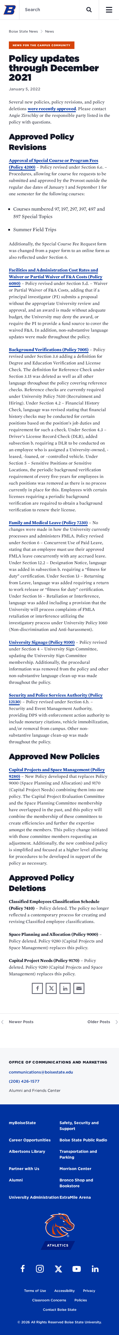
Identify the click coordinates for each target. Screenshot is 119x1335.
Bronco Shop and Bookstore (76, 1183)
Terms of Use (35, 1291)
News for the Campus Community (42, 45)
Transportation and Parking (78, 1154)
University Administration (34, 1197)
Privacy (89, 1291)
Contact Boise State (59, 1309)
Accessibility (64, 1291)
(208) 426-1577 (24, 1081)
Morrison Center (75, 1168)
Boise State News (23, 31)
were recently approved (52, 108)
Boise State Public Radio (83, 1140)
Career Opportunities (30, 1140)
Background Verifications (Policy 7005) (49, 349)
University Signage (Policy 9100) (42, 642)
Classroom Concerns (49, 1300)
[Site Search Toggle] (89, 9)
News (49, 31)
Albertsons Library (27, 1151)
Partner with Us (24, 1168)
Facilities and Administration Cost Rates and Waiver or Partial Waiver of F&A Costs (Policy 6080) (55, 276)
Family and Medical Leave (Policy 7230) (48, 522)
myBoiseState (22, 1123)
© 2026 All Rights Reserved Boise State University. (59, 1322)
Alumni (16, 1180)
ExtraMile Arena (75, 1197)
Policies (80, 1300)
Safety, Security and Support (79, 1126)
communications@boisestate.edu (41, 1072)
